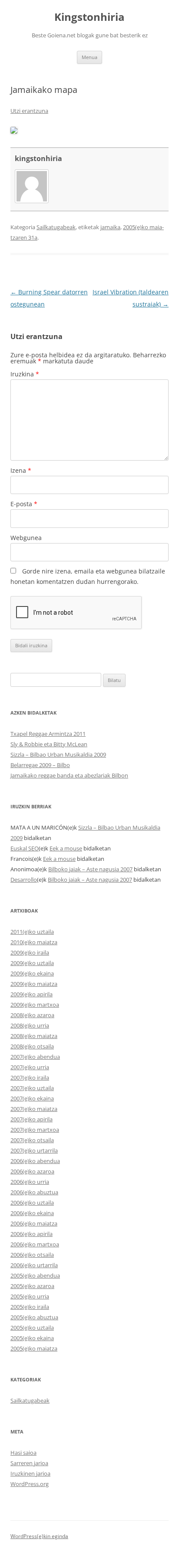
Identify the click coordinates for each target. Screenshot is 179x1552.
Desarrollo (23, 879)
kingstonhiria (38, 158)
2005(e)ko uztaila (32, 1327)
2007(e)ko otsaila (32, 1140)
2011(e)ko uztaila (32, 932)
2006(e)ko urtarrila (34, 1265)
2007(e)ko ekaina (32, 1098)
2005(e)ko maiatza (33, 1348)
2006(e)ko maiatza (33, 1223)
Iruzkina (24, 374)
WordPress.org (29, 1484)
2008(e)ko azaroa (32, 1015)
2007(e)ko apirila (31, 1119)
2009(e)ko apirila (31, 994)
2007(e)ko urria (29, 1067)
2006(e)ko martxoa (34, 1244)
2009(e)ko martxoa (34, 1004)
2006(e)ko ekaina (32, 1213)
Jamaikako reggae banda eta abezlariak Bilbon (69, 775)
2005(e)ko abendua (35, 1275)
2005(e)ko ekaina (32, 1338)
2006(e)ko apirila (31, 1234)
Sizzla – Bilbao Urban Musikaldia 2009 (58, 754)
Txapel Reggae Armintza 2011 (48, 734)
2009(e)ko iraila (29, 952)
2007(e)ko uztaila (32, 1088)
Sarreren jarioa (29, 1463)
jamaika (110, 227)
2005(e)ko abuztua (34, 1317)
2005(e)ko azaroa (32, 1286)
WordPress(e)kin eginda (39, 1536)
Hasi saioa (23, 1452)
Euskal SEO (24, 848)
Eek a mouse (66, 848)
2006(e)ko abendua (35, 1161)
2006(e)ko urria (29, 1182)
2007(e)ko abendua (35, 1057)
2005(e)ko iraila (29, 1307)
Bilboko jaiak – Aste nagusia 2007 (90, 869)
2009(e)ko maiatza (33, 984)
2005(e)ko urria (29, 1296)
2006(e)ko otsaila (32, 1255)
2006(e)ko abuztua (34, 1192)
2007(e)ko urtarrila (34, 1150)
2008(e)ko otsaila (32, 1046)
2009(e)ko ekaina (32, 973)
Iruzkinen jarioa (30, 1473)
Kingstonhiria (89, 17)
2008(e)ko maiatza (33, 1036)
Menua (89, 57)
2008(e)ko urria (29, 1025)
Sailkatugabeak (56, 227)
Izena (20, 470)
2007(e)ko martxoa (34, 1130)
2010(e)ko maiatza (33, 942)
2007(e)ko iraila (29, 1077)
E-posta (23, 504)
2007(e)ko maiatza (33, 1109)
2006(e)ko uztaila (32, 1202)
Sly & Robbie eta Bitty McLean (48, 744)
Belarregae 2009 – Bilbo (40, 765)
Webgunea (26, 538)
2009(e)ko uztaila (32, 963)
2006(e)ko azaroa (32, 1171)
